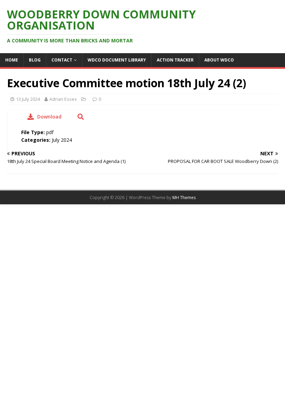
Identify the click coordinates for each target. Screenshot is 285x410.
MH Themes (184, 197)
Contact (61, 60)
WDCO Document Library (117, 60)
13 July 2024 (28, 99)
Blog (35, 60)
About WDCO (219, 60)
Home (11, 60)
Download (49, 116)
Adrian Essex (63, 99)
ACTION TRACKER (175, 60)
